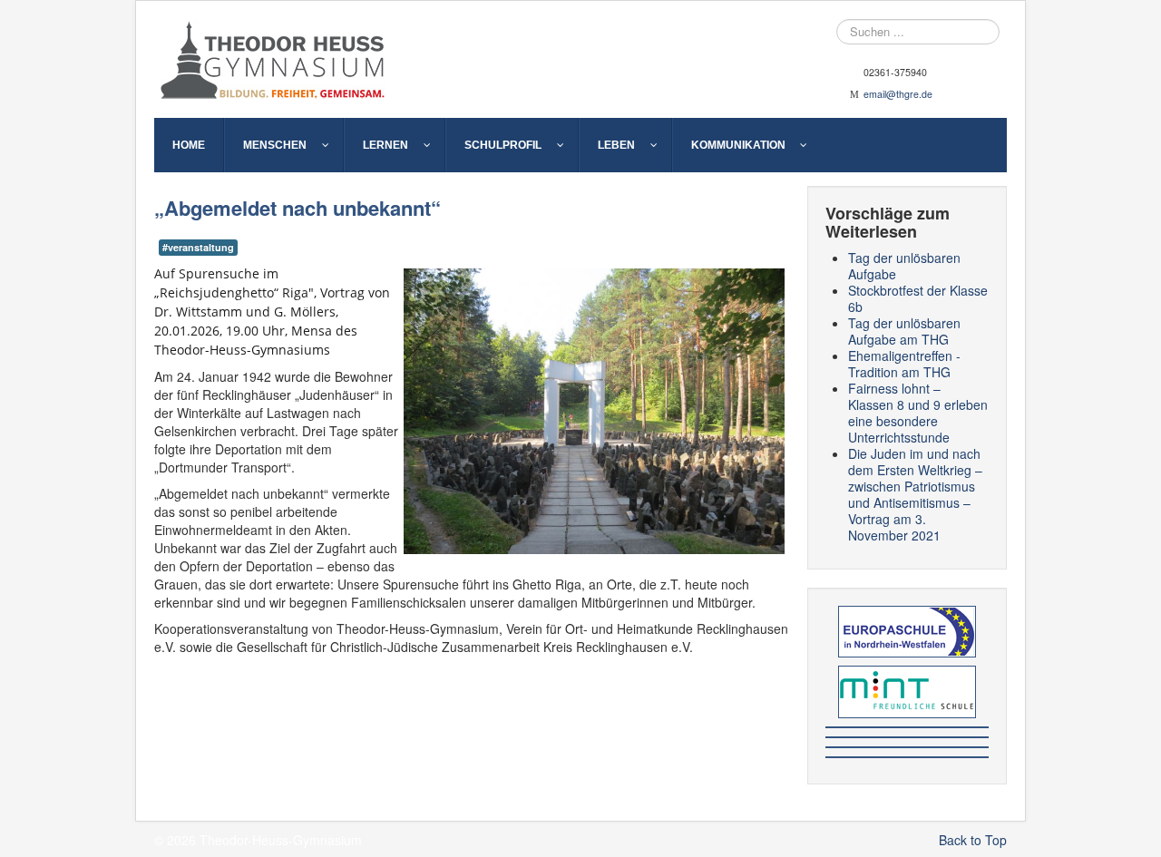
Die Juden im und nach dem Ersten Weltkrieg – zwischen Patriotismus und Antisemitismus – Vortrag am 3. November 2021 (915, 494)
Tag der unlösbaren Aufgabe (904, 265)
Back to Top (973, 840)
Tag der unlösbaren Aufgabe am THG (904, 331)
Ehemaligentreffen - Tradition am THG (904, 363)
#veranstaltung (198, 247)
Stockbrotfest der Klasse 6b (918, 298)
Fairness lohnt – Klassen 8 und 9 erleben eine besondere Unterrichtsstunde (918, 412)
